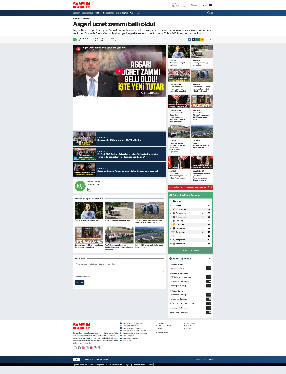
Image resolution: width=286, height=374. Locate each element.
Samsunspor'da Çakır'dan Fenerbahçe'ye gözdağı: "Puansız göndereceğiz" (177, 117)
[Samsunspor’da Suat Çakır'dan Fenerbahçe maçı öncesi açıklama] (202, 162)
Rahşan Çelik (94, 184)
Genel (188, 326)
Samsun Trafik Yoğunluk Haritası (134, 331)
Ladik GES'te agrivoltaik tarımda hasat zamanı (201, 145)
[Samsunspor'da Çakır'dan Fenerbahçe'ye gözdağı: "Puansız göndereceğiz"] (179, 101)
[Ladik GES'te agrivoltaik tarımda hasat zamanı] (149, 235)
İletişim (160, 328)
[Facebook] (75, 348)
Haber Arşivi (127, 341)
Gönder (79, 282)
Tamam (150, 365)
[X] (79, 348)
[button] (208, 187)
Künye (188, 328)
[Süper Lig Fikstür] (210, 259)
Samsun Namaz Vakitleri (132, 328)
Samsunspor (87, 13)
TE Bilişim (210, 359)
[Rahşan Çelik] (80, 186)
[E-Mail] (89, 189)
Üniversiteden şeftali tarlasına (87, 220)
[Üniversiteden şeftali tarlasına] (89, 210)
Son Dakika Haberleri (131, 338)
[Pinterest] (83, 348)
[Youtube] (91, 348)
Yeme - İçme (135, 13)
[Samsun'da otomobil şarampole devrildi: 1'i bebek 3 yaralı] (149, 210)
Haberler (76, 18)
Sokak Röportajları (164, 326)
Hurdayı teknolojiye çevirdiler (117, 220)
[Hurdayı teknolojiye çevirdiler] (119, 210)
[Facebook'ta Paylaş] (189, 39)
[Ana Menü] (211, 12)
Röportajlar (108, 13)
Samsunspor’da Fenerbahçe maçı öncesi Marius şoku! (177, 89)
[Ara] (208, 12)
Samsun (76, 13)
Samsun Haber (163, 332)
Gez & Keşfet (122, 13)
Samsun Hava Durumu (131, 326)
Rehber (98, 13)
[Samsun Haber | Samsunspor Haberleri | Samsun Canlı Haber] (81, 5)
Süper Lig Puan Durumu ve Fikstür (135, 333)
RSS (77, 359)
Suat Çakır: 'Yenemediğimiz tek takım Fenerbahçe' (178, 176)
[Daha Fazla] (202, 39)
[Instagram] (87, 348)
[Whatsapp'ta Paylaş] (198, 39)
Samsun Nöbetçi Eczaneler (133, 323)
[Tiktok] (95, 348)
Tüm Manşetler (128, 336)
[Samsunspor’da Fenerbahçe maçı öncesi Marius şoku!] (179, 75)
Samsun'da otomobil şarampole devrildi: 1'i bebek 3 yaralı (201, 89)
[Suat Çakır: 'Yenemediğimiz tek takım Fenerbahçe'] (179, 162)
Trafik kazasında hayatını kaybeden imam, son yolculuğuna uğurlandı (119, 247)
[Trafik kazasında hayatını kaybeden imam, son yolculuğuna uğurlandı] (119, 235)
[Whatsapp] (99, 348)
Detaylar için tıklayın (190, 250)
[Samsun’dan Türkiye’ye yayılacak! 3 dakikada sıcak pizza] (89, 235)
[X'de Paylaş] (194, 39)
